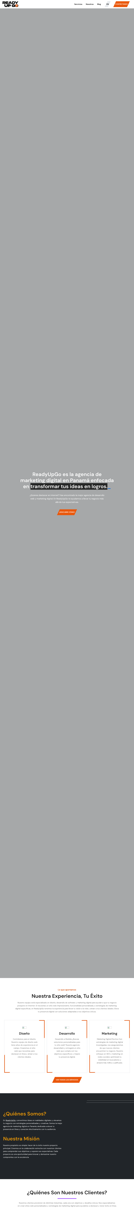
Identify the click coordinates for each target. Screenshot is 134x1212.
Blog (99, 4)
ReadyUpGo (11, 1120)
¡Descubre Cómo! (67, 512)
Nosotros (90, 4)
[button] (121, 4)
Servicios (78, 4)
